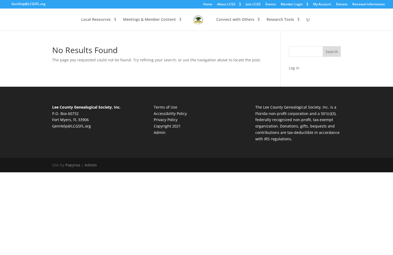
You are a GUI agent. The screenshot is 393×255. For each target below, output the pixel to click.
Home (207, 4)
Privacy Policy (166, 119)
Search (332, 51)
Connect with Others (235, 19)
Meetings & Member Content (149, 19)
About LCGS (226, 4)
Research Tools (280, 19)
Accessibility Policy (170, 113)
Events (270, 4)
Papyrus (72, 165)
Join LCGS (253, 4)
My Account (322, 4)
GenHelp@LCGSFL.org (71, 126)
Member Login (292, 4)
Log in (294, 67)
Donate (342, 4)
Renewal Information (368, 4)
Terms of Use (165, 107)
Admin (159, 132)
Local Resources (96, 19)
